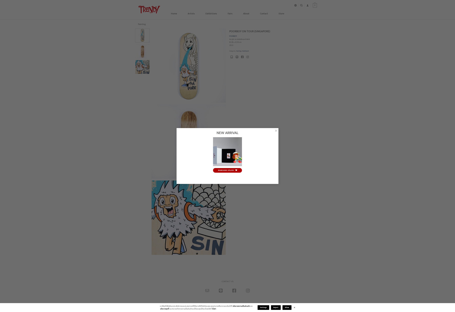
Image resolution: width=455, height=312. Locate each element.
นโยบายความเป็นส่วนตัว (241, 306)
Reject (275, 307)
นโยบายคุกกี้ (164, 309)
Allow (287, 307)
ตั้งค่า (214, 309)
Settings (263, 307)
